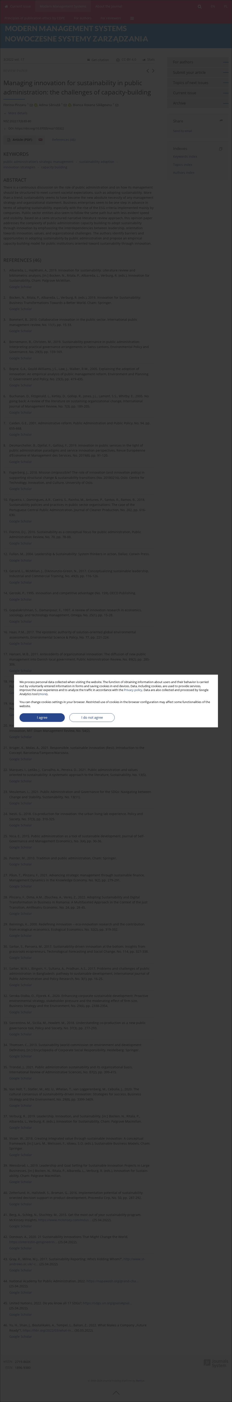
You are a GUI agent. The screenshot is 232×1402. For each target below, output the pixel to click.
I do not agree (92, 717)
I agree (42, 717)
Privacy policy (133, 690)
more (42, 694)
